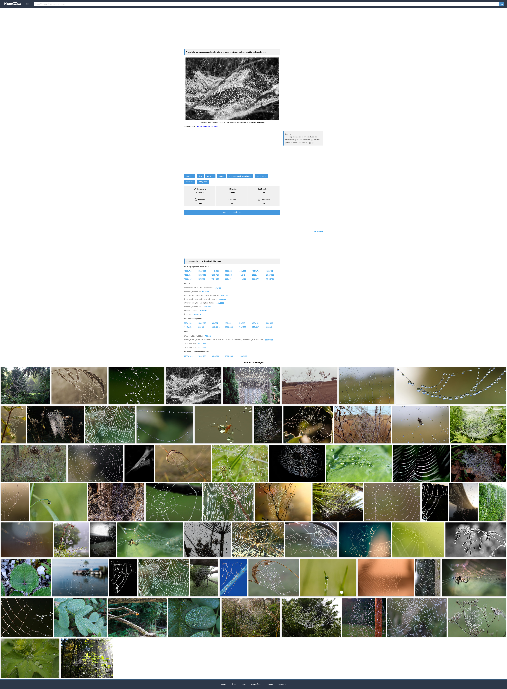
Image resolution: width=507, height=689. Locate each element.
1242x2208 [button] (220, 303)
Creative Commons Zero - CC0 (207, 126)
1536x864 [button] (187, 275)
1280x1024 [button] (270, 271)
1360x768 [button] (228, 275)
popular (224, 684)
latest (234, 684)
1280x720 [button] (215, 275)
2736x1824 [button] (188, 356)
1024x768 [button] (255, 271)
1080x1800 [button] (229, 327)
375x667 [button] (255, 327)
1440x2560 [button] (188, 327)
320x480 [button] (218, 288)
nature (221, 176)
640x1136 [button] (224, 295)
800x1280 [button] (269, 323)
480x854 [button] (214, 323)
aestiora (270, 684)
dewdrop (189, 176)
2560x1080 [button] (270, 275)
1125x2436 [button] (207, 307)
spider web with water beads (240, 176)
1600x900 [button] (228, 271)
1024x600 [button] (215, 279)
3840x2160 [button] (270, 279)
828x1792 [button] (197, 314)
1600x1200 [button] (229, 356)
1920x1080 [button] (202, 271)
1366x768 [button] (187, 271)
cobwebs (189, 182)
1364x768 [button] (242, 279)
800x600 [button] (228, 279)
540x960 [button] (242, 323)
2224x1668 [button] (202, 344)
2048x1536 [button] (269, 340)
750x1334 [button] (222, 299)
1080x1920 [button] (202, 323)
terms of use (256, 684)
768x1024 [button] (208, 336)
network (210, 176)
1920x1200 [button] (188, 279)
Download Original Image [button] (232, 212)
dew (200, 176)
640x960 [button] (205, 292)
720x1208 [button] (242, 327)
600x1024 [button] (255, 323)
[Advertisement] (253, 28)
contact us (282, 684)
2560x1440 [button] (256, 275)
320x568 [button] (269, 327)
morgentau (203, 182)
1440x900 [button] (215, 271)
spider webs (261, 176)
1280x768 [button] (201, 279)
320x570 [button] (255, 279)
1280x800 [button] (242, 271)
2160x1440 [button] (243, 356)
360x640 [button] (242, 275)
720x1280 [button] (187, 323)
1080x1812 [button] (215, 327)
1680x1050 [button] (202, 275)
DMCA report (318, 231)
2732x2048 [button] (202, 347)
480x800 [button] (228, 323)
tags (27, 4)
